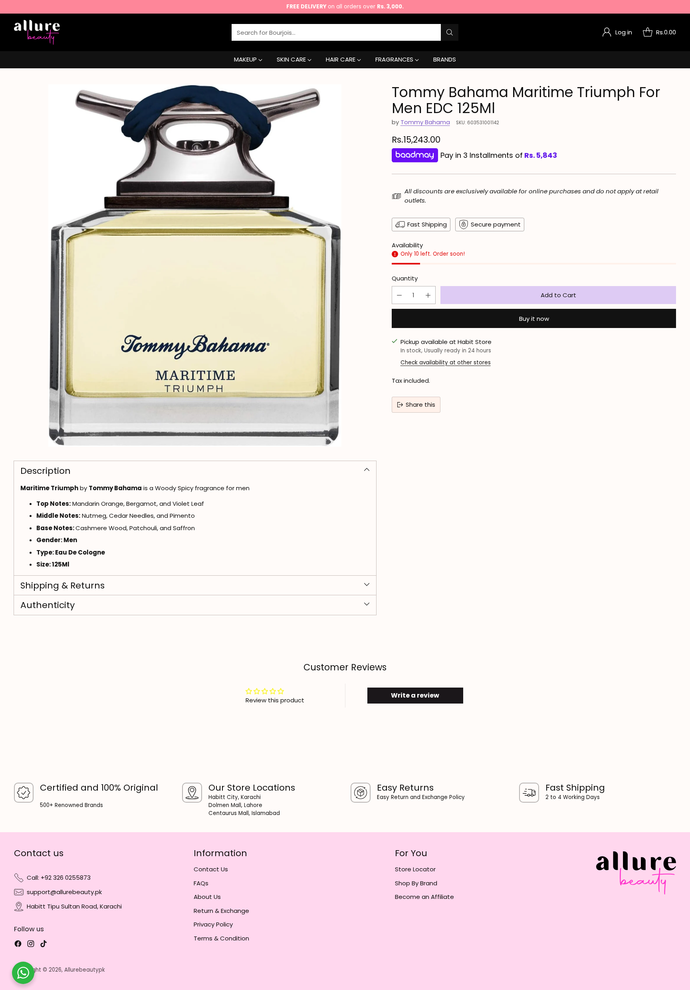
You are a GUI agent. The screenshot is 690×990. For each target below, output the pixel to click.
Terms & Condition (221, 938)
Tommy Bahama (425, 122)
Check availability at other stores (446, 362)
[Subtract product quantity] (399, 295)
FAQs (201, 883)
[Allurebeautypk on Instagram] (31, 945)
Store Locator (415, 869)
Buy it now (534, 318)
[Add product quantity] (428, 295)
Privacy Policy (213, 924)
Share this (420, 404)
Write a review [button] (415, 695)
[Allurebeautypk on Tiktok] (43, 945)
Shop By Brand (416, 883)
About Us (207, 897)
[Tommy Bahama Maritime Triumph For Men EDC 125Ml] (195, 265)
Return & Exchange (221, 911)
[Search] (449, 32)
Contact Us (211, 869)
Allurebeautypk (84, 970)
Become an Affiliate (424, 897)
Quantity (405, 278)
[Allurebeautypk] (37, 32)
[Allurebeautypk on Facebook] (18, 945)
